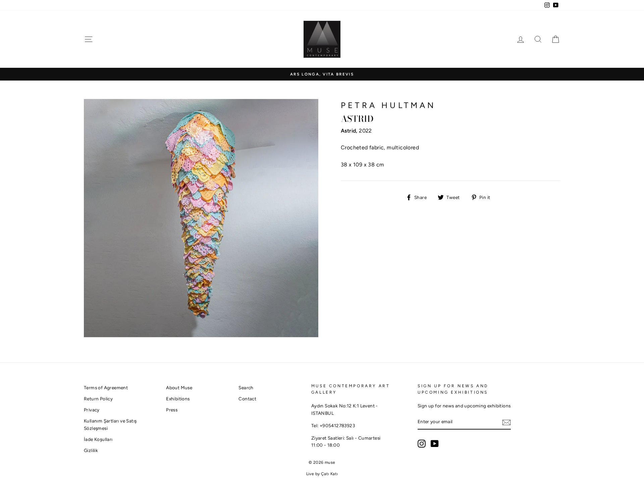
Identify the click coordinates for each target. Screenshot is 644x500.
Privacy (92, 409)
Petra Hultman (388, 105)
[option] (322, 74)
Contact (247, 398)
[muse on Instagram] (422, 444)
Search (245, 387)
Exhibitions (178, 398)
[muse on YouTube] (435, 444)
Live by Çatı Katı (322, 473)
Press (171, 409)
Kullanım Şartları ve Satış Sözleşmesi (110, 424)
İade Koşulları (98, 439)
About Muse (179, 387)
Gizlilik (91, 450)
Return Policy (98, 398)
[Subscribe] (506, 422)
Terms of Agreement (106, 387)
